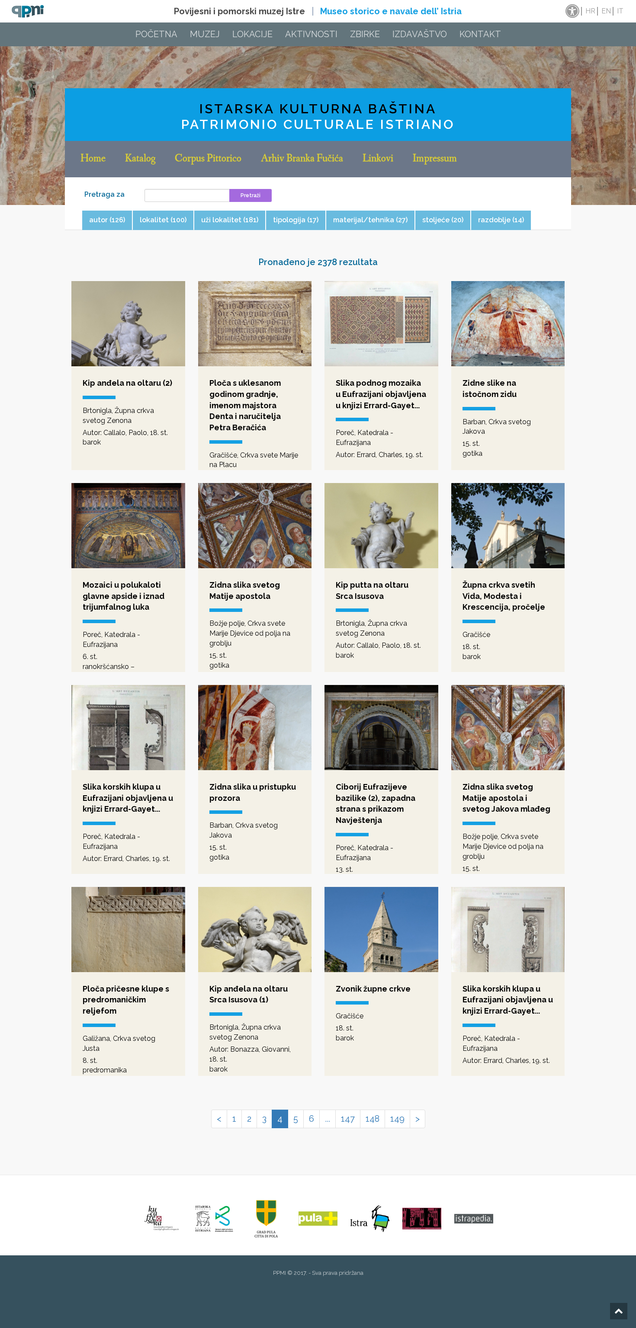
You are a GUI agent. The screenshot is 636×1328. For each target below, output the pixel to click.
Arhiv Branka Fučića (302, 159)
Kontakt (480, 34)
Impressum (435, 159)
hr (590, 11)
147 (348, 1119)
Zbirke (365, 34)
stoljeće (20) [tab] (442, 220)
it (620, 11)
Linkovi (378, 159)
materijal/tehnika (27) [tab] (370, 220)
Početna (156, 34)
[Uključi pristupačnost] (571, 11)
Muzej (205, 34)
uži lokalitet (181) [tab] (229, 220)
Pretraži (250, 195)
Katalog (140, 159)
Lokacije (252, 34)
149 (397, 1119)
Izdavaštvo (419, 34)
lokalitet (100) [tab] (163, 220)
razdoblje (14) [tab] (501, 220)
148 (372, 1119)
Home (93, 159)
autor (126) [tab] (107, 220)
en (606, 11)
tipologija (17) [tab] (295, 220)
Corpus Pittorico (208, 159)
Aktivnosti (311, 34)
